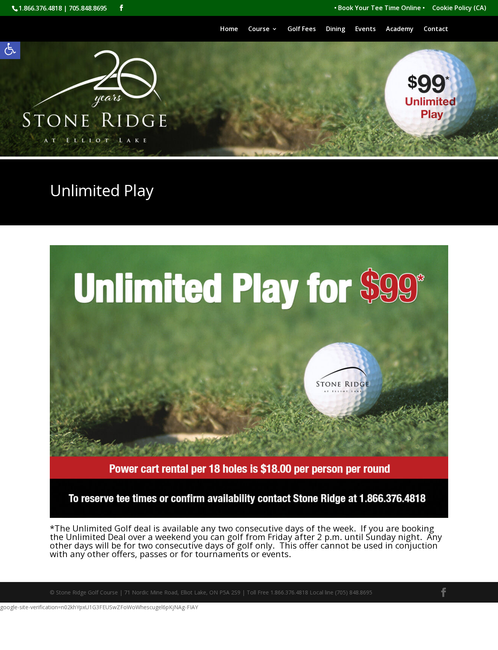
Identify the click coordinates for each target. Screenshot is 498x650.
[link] (10, 49)
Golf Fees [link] (302, 29)
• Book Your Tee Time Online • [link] (379, 8)
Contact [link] (436, 29)
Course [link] (259, 29)
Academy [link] (400, 29)
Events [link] (365, 29)
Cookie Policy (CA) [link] (459, 8)
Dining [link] (335, 29)
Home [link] (229, 29)
